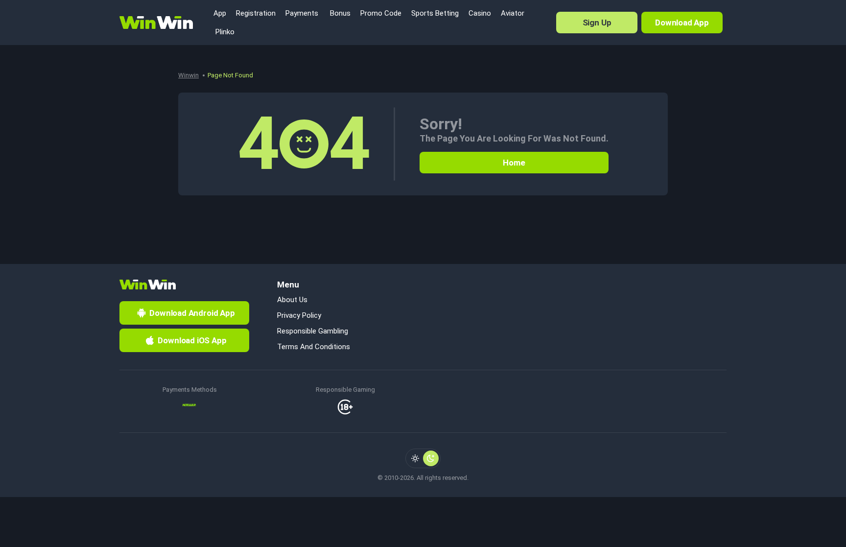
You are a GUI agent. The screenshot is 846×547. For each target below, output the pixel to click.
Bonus (339, 13)
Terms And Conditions (313, 346)
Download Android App (192, 313)
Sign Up (597, 22)
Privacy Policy (299, 315)
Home (514, 162)
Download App (682, 22)
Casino (480, 13)
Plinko (224, 31)
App (219, 13)
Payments (301, 13)
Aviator (512, 13)
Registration (256, 13)
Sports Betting (435, 13)
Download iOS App (192, 340)
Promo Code (380, 13)
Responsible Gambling (312, 331)
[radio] (415, 458)
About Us (292, 299)
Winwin (188, 75)
